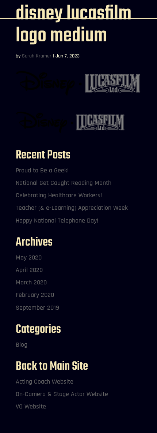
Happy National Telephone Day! (57, 220)
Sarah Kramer (36, 56)
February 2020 (35, 295)
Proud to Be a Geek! (42, 170)
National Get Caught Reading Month (63, 183)
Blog (21, 344)
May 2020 (29, 257)
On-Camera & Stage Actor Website (62, 394)
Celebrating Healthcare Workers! (59, 195)
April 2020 (29, 270)
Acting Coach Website (44, 381)
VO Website (31, 406)
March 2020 (31, 282)
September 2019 (37, 307)
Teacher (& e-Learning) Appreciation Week (72, 208)
